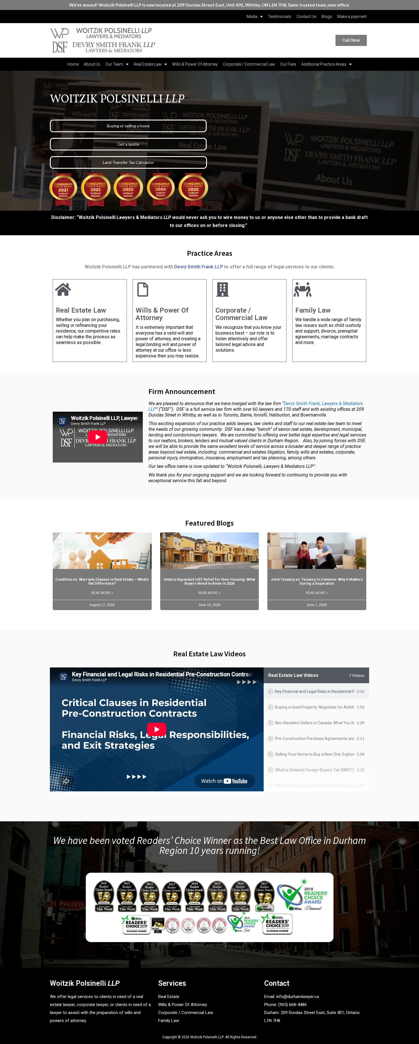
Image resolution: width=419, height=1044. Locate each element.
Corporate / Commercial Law (249, 64)
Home (73, 64)
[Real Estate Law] (63, 289)
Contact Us (306, 16)
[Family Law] (302, 289)
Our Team (114, 64)
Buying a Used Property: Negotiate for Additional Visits (314, 707)
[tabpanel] (157, 729)
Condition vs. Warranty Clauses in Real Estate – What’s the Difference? (102, 581)
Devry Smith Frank (198, 266)
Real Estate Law (148, 64)
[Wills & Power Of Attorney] (143, 289)
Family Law (313, 310)
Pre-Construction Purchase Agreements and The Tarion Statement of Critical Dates (314, 738)
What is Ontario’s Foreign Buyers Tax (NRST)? (314, 770)
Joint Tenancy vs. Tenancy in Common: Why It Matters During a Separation (317, 581)
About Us (92, 64)
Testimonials (279, 16)
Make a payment (352, 16)
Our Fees (288, 64)
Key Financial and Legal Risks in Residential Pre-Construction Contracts (314, 691)
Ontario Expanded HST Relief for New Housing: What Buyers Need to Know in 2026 (209, 581)
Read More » (102, 593)
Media (252, 16)
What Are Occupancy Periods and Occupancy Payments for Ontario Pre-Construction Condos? (314, 785)
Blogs (327, 16)
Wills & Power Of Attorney (195, 64)
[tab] (316, 691)
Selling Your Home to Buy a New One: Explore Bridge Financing (314, 754)
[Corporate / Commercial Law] (222, 289)
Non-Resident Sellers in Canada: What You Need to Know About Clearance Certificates (314, 723)
